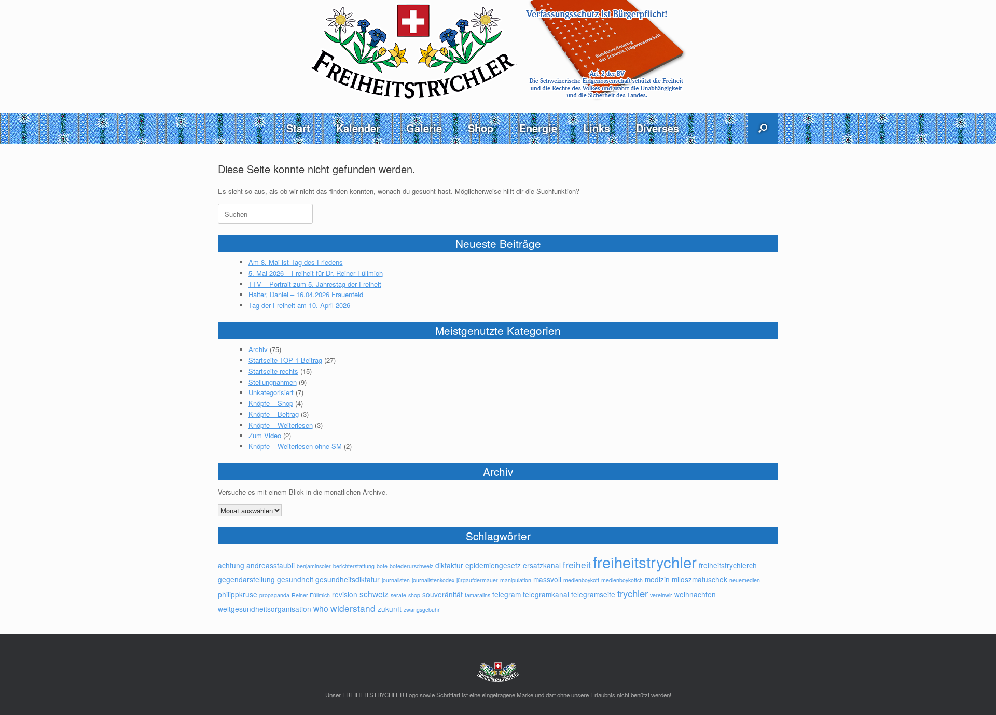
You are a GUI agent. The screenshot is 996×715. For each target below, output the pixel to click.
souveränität (442, 594)
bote (382, 566)
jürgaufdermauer (477, 580)
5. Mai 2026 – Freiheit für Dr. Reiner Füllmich (315, 273)
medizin (657, 579)
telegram (506, 594)
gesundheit (295, 579)
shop (414, 595)
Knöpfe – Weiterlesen (280, 425)
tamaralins (477, 595)
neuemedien (744, 580)
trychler (632, 593)
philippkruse (237, 594)
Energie (538, 127)
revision (344, 594)
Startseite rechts (273, 371)
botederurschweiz (411, 566)
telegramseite (593, 594)
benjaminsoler (314, 566)
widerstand (353, 607)
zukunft (390, 609)
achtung (231, 565)
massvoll (547, 579)
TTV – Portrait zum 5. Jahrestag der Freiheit (314, 284)
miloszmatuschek (699, 579)
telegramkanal (546, 594)
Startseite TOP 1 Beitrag (285, 360)
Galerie (424, 127)
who (320, 608)
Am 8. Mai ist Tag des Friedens (295, 262)
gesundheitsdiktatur (347, 579)
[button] (763, 128)
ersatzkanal (542, 565)
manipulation (515, 580)
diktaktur (449, 565)
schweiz (374, 593)
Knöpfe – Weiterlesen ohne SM (295, 446)
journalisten (396, 580)
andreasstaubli (270, 565)
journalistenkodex (433, 580)
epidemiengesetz (493, 565)
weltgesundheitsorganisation (264, 609)
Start (298, 127)
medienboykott (581, 580)
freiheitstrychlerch (728, 565)
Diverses (657, 127)
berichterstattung (354, 566)
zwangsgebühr (422, 609)
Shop (480, 127)
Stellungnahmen (272, 382)
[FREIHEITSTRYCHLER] (498, 50)
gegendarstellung (246, 579)
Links (596, 127)
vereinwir (661, 595)
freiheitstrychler (645, 561)
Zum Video (264, 435)
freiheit (577, 564)
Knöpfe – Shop (270, 403)
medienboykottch (622, 580)
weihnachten (695, 594)
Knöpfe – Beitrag (273, 414)
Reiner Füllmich (311, 595)
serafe (398, 595)
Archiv (258, 349)
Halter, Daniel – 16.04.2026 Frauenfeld (305, 294)
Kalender (358, 127)
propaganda (274, 595)
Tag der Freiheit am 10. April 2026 (299, 305)
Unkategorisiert (271, 392)
